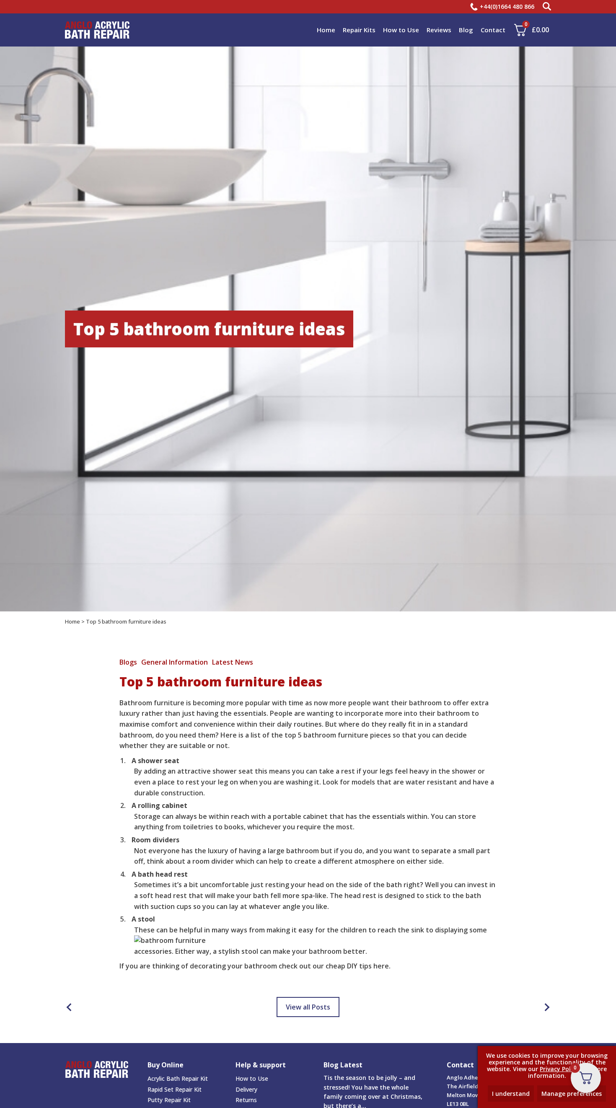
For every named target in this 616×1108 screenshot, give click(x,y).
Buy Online (166, 1064)
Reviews (439, 30)
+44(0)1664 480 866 (507, 6)
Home (326, 30)
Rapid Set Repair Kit (175, 1089)
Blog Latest (343, 1065)
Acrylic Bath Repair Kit (178, 1078)
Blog (466, 30)
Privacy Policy (559, 1069)
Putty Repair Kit (169, 1100)
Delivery (246, 1089)
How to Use (401, 30)
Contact (493, 30)
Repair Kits (359, 30)
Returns (246, 1100)
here (381, 966)
